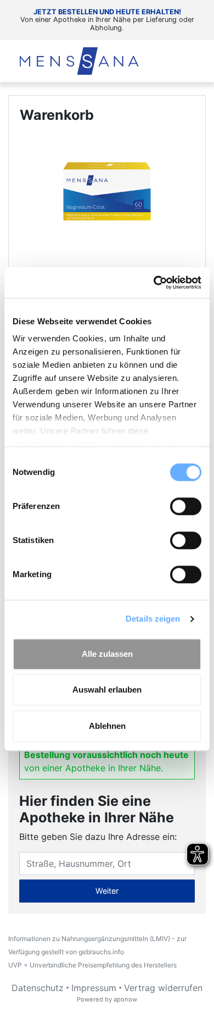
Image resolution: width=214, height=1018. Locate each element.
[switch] (185, 506)
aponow (125, 999)
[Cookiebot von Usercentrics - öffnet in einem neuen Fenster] (153, 282)
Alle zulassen (107, 654)
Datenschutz (38, 987)
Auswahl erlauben (107, 689)
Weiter (107, 890)
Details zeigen (153, 618)
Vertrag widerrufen (163, 987)
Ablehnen (107, 726)
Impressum (93, 987)
